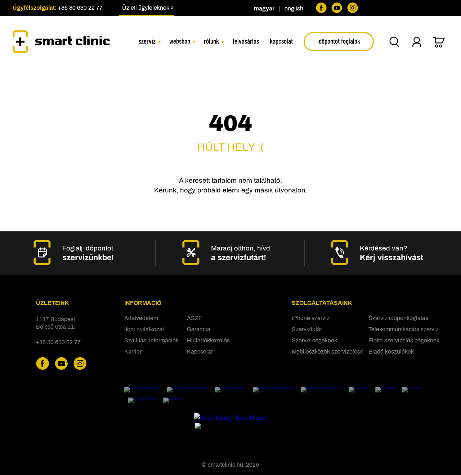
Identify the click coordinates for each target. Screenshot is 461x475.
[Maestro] (230, 389)
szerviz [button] (147, 41)
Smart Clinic (61, 41)
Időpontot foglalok (338, 41)
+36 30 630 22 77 (80, 8)
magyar (264, 8)
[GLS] (173, 400)
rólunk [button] (211, 41)
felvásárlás (246, 41)
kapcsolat (281, 41)
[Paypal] (142, 400)
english (294, 8)
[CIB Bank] (142, 389)
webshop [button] (179, 41)
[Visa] (358, 389)
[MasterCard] (187, 389)
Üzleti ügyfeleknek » (148, 8)
